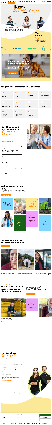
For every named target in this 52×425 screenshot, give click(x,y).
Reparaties (49, 1)
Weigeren (45, 419)
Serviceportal (44, 1)
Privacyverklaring (9, 376)
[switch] (24, 423)
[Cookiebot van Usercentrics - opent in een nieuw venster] (5, 423)
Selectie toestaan (45, 417)
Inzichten (23, 1)
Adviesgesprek (10, 3)
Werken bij (33, 1)
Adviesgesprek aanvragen (6, 380)
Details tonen (44, 423)
